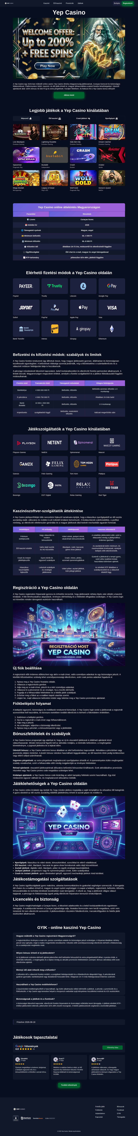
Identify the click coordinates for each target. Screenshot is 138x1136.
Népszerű (24, 118)
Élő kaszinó (53, 118)
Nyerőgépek (110, 118)
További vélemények (69, 1085)
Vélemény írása (112, 1047)
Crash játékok (81, 118)
